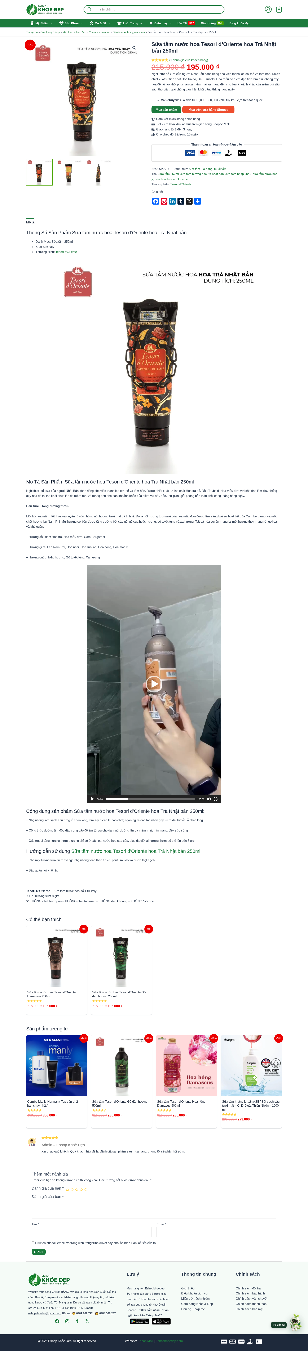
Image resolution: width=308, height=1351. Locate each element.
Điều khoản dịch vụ (194, 1293)
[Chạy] (92, 799)
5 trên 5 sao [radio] (86, 1189)
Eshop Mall (145, 1341)
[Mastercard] (232, 1341)
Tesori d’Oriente (66, 252)
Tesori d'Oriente (181, 184)
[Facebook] (57, 1321)
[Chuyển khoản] (259, 1341)
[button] (50, 23)
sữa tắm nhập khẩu (238, 173)
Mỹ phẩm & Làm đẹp (74, 32)
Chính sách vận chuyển (252, 1298)
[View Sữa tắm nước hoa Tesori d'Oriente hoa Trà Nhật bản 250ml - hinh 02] (69, 172)
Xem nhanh (57, 983)
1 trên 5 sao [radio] (67, 1189)
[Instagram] (67, 1321)
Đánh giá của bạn (48, 1188)
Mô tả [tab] (30, 222)
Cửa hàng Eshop (50, 32)
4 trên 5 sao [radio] (81, 1189)
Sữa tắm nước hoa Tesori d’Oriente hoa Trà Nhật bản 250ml (135, 851)
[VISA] (224, 1341)
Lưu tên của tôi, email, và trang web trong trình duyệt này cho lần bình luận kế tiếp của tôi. (96, 1243)
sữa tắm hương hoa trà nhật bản (202, 173)
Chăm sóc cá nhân (99, 32)
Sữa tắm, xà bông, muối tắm (129, 32)
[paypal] (241, 1341)
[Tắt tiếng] (209, 799)
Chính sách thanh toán (251, 1304)
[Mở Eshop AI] (295, 1323)
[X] (87, 1321)
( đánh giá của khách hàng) (188, 60)
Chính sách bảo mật (249, 1309)
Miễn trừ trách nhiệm (195, 1298)
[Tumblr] (77, 1321)
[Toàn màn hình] (216, 799)
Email (161, 1224)
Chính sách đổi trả (248, 1288)
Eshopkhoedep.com (169, 1341)
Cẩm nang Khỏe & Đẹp (197, 1304)
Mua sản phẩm (166, 109)
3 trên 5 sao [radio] (77, 1189)
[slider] (150, 799)
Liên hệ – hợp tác (193, 1309)
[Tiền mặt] (250, 1341)
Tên (35, 1224)
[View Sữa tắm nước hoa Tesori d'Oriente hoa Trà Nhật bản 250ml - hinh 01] (39, 172)
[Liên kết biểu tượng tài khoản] (268, 9)
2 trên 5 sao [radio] (72, 1189)
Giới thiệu (187, 1288)
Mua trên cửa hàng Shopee (208, 109)
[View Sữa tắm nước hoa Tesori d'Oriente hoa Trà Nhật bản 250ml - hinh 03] (98, 172)
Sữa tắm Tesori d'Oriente (171, 179)
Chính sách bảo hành (250, 1293)
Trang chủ (32, 32)
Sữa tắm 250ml (168, 173)
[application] (154, 684)
